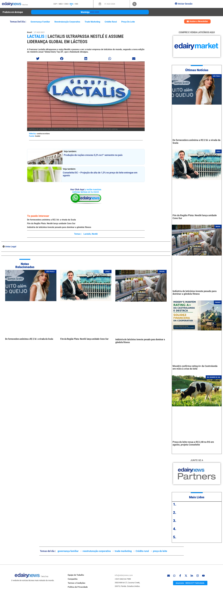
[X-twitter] (186, 575)
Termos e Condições (76, 583)
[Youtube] (203, 575)
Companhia (72, 579)
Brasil (29, 32)
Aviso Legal (10, 246)
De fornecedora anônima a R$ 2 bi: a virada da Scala (51, 219)
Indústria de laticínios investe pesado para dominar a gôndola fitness (59, 227)
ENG (66, 4)
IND (76, 4)
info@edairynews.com (124, 575)
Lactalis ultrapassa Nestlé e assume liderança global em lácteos (75, 39)
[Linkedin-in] (191, 575)
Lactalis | (37, 36)
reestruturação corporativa (67, 22)
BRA (71, 4)
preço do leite (128, 22)
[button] (134, 4)
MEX (61, 4)
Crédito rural (111, 22)
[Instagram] (197, 575)
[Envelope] (168, 575)
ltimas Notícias (197, 70)
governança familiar (40, 22)
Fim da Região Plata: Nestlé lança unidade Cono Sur (51, 223)
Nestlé (95, 234)
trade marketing (92, 22)
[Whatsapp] (174, 575)
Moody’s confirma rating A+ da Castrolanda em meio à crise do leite (195, 367)
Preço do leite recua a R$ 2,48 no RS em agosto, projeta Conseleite (193, 443)
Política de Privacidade (78, 587)
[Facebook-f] (180, 575)
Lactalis (87, 234)
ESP (55, 4)
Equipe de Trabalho (76, 575)
